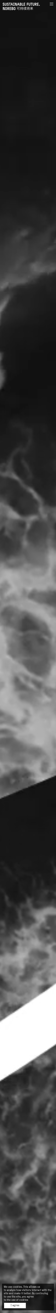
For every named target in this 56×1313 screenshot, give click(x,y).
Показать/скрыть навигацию (51, 4)
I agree (15, 1305)
